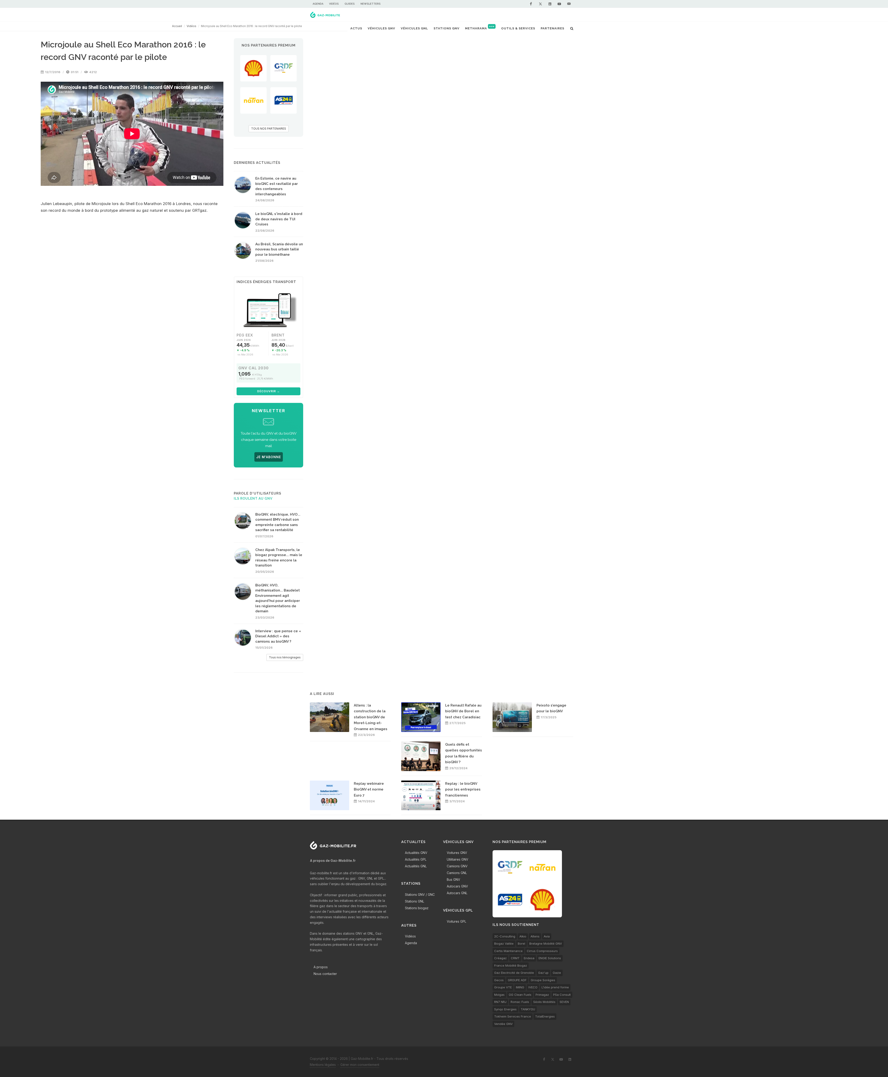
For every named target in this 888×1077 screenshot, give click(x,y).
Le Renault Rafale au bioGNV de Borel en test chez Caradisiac (463, 711)
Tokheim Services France (512, 1016)
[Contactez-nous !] (569, 4)
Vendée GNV (503, 1024)
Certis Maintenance (508, 951)
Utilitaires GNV (457, 859)
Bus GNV (453, 879)
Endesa (529, 958)
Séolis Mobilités (544, 1002)
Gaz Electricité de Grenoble (514, 972)
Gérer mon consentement (359, 1065)
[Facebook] (531, 4)
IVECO (532, 987)
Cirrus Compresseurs (542, 951)
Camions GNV (457, 866)
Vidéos (334, 3)
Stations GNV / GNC (420, 894)
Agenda (318, 3)
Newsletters (371, 3)
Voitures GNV (457, 853)
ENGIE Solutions (550, 958)
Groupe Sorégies (543, 980)
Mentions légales (323, 1065)
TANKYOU (528, 1009)
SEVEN (564, 1002)
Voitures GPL (456, 921)
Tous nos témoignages (285, 657)
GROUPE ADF (517, 980)
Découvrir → (268, 391)
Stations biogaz (417, 908)
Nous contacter (325, 974)
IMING (520, 987)
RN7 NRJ (500, 1002)
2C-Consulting (504, 936)
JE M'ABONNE (268, 457)
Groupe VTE (503, 987)
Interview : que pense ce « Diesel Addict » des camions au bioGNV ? (278, 636)
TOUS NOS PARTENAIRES (268, 128)
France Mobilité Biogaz (510, 965)
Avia (547, 936)
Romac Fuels (520, 1002)
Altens (535, 936)
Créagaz (500, 958)
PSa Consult (562, 994)
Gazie (557, 972)
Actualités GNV (416, 853)
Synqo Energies (505, 1009)
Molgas (499, 994)
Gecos (499, 980)
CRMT (515, 958)
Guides (350, 3)
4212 (93, 72)
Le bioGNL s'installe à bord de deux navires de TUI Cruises (278, 219)
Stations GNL (414, 901)
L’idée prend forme (555, 987)
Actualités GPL (415, 859)
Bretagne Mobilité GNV (545, 943)
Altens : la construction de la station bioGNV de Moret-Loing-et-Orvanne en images (370, 717)
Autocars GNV (457, 886)
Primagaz (542, 994)
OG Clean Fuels (520, 994)
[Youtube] (559, 4)
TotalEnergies (545, 1016)
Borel (521, 943)
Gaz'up (543, 972)
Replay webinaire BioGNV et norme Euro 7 (369, 789)
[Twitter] (540, 4)
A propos (321, 967)
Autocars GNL (457, 893)
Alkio (522, 936)
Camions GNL (457, 873)
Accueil (177, 26)
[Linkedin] (550, 4)
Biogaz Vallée (504, 943)
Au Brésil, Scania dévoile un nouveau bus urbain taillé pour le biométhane (279, 249)
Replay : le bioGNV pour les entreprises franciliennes (463, 789)
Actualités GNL (416, 866)
